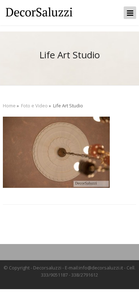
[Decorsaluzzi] (38, 17)
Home (9, 105)
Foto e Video (34, 105)
